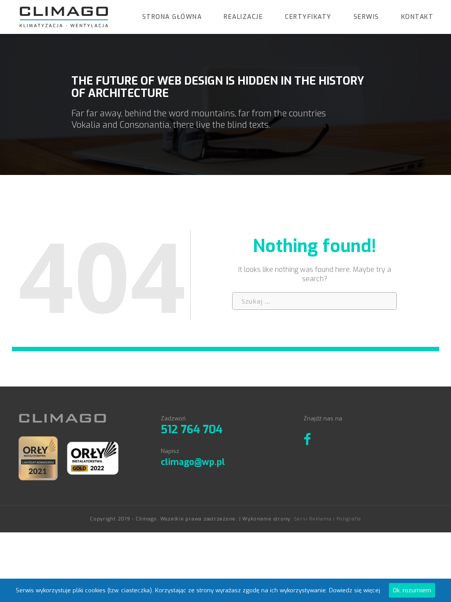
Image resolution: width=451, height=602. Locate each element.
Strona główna (172, 17)
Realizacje (243, 17)
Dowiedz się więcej (354, 590)
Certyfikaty (308, 17)
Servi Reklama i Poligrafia (328, 519)
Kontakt (417, 17)
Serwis (366, 17)
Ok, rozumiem (412, 590)
